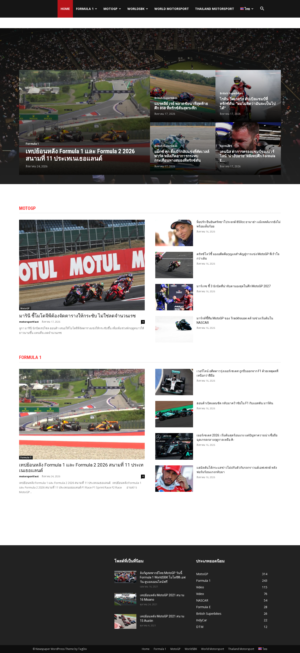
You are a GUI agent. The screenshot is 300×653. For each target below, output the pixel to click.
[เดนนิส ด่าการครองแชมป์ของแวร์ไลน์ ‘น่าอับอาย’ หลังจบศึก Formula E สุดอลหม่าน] (248, 148)
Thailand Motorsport (214, 9)
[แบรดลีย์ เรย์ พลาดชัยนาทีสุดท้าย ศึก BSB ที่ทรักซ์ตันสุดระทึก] (182, 96)
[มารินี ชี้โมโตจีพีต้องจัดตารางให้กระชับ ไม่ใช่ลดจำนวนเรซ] (82, 265)
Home (65, 9)
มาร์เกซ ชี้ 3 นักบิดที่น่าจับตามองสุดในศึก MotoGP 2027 (234, 286)
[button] (262, 9)
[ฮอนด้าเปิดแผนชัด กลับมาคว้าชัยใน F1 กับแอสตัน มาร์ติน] (174, 414)
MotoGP (110, 9)
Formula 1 (85, 9)
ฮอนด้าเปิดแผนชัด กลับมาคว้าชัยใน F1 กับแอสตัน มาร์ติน (235, 403)
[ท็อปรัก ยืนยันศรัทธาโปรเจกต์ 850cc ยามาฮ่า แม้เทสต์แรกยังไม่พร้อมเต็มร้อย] (174, 233)
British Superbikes (165, 98)
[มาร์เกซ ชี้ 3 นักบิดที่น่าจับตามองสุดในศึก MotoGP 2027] (174, 297)
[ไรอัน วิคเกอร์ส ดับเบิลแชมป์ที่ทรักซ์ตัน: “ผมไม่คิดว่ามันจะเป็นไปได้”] (248, 96)
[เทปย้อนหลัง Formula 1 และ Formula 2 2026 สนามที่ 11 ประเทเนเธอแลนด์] (84, 122)
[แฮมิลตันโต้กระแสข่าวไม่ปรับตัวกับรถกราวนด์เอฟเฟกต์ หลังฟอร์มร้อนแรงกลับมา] (174, 478)
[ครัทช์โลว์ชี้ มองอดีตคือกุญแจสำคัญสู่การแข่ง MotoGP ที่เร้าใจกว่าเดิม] (174, 265)
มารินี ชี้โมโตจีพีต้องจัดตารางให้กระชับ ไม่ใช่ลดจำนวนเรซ (77, 315)
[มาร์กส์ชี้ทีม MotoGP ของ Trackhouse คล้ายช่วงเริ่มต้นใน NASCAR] (174, 329)
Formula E (226, 146)
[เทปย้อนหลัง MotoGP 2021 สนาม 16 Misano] (125, 599)
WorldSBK (136, 9)
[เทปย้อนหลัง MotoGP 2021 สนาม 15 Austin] (125, 621)
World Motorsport (171, 9)
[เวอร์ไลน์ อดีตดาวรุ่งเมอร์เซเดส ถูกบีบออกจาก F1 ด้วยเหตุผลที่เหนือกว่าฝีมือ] (174, 382)
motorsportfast (29, 321)
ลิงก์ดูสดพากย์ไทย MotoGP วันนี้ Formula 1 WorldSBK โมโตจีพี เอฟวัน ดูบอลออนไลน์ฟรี (163, 577)
